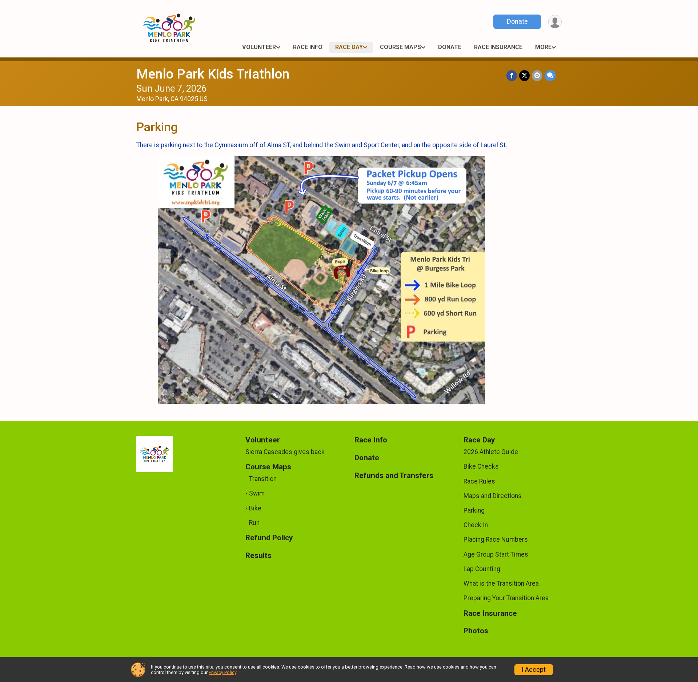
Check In (476, 525)
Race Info (307, 47)
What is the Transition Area (501, 583)
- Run (252, 522)
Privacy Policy (222, 672)
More (543, 47)
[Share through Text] (550, 75)
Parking (474, 510)
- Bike (253, 508)
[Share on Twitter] (524, 75)
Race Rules (479, 481)
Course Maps (400, 47)
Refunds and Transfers (393, 476)
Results (258, 555)
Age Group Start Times (496, 554)
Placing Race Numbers (496, 539)
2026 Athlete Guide (491, 452)
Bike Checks (481, 466)
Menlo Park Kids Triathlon (212, 74)
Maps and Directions (493, 496)
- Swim (255, 493)
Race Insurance (498, 47)
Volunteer (259, 47)
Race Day (349, 47)
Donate (517, 21)
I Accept (534, 669)
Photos (476, 631)
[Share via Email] (537, 75)
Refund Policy (269, 538)
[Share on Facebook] (511, 75)
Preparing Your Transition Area (506, 598)
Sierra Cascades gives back (285, 452)
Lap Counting (482, 569)
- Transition (261, 478)
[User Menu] (555, 21)
